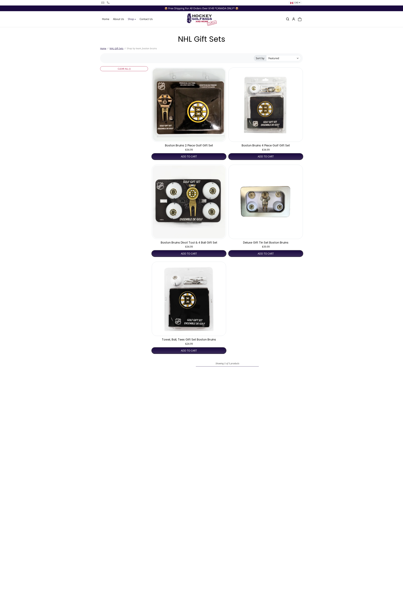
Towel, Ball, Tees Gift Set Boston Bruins (189, 339)
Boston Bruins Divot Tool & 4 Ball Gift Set (189, 242)
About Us (118, 19)
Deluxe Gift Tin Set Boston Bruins (265, 242)
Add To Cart (189, 156)
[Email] (102, 2)
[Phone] (108, 2)
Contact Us (146, 19)
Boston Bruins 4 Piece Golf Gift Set (266, 145)
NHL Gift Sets (116, 48)
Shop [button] (131, 19)
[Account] (294, 19)
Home (105, 19)
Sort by (260, 58)
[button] (288, 19)
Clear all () (124, 68)
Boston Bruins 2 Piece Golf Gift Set (189, 145)
